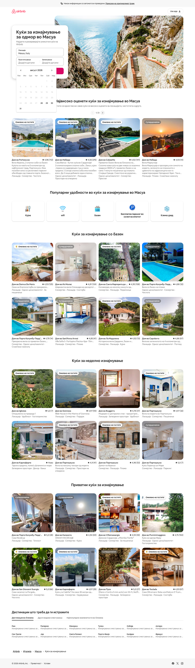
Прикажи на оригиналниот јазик (120, 3)
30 (52, 103)
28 (41, 103)
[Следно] (102, 113)
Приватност (36, 663)
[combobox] (40, 53)
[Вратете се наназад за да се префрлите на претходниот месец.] (21, 70)
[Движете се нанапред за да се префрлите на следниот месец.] (52, 70)
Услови (47, 663)
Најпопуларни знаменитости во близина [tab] (85, 618)
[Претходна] (92, 113)
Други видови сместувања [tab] (50, 618)
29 (47, 103)
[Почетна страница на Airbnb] (18, 11)
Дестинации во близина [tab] (23, 618)
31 (20, 108)
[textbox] (28, 62)
